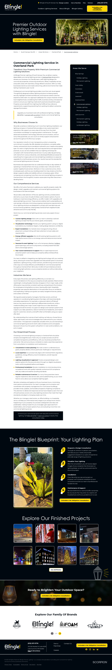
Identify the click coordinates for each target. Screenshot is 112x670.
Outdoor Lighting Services (47, 8)
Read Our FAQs (78, 172)
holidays (57, 243)
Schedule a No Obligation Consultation (97, 9)
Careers (56, 650)
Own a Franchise (76, 3)
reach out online (43, 416)
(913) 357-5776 (102, 3)
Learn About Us (78, 157)
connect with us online (32, 115)
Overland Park (47, 77)
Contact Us (68, 643)
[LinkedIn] (94, 649)
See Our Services (79, 142)
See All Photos (56, 570)
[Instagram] (90, 649)
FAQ (84, 3)
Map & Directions (34, 651)
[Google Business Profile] (97, 649)
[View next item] (59, 633)
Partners (90, 3)
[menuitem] (47, 8)
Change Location (64, 3)
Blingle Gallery (77, 8)
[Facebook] (86, 649)
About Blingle (64, 8)
